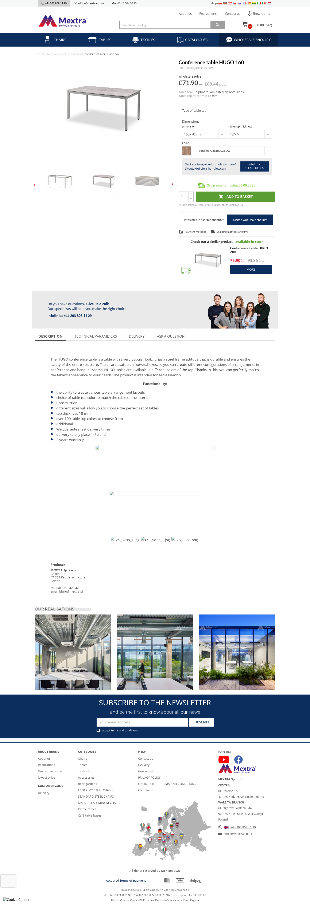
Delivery (43, 793)
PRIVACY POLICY (149, 777)
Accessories (86, 777)
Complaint (145, 790)
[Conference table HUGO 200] (208, 260)
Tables (105, 39)
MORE (251, 269)
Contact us (232, 13)
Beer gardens (87, 784)
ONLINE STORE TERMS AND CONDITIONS (167, 784)
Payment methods (195, 231)
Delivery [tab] (137, 336)
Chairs (60, 39)
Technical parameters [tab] (96, 336)
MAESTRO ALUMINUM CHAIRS (99, 803)
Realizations (208, 13)
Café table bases (89, 815)
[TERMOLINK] (73, 652)
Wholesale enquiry (252, 39)
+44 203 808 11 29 (78, 315)
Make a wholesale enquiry (250, 219)
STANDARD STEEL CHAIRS (96, 796)
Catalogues (196, 39)
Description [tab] (50, 336)
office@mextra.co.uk (91, 3)
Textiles (147, 39)
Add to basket (235, 196)
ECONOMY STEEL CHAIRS (95, 790)
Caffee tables (87, 809)
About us (185, 13)
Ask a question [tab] (171, 336)
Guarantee (145, 771)
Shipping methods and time (233, 231)
